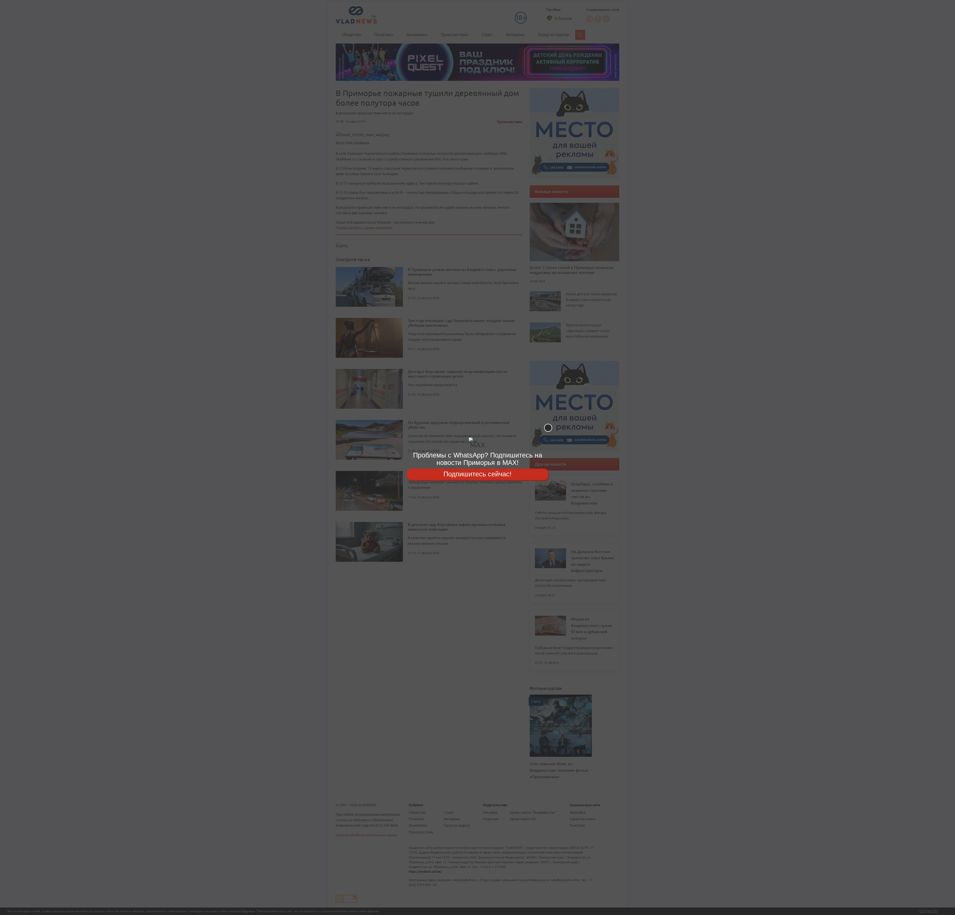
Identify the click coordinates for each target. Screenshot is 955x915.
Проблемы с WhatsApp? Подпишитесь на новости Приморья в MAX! (477, 458)
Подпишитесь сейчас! (477, 474)
